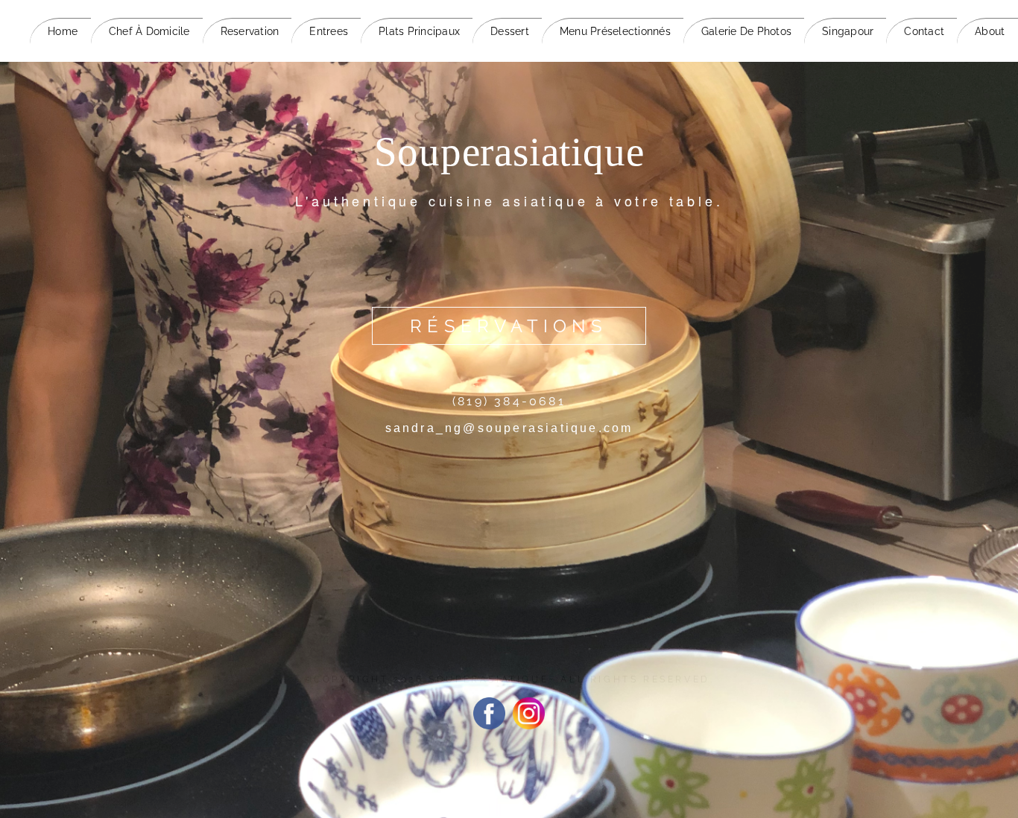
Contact (924, 31)
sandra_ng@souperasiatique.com (509, 428)
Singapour (847, 31)
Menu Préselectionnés (615, 31)
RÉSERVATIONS (508, 326)
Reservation (250, 31)
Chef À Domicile (149, 31)
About (990, 31)
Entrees (328, 31)
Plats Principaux (419, 31)
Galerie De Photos (746, 31)
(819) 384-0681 (509, 401)
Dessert (509, 31)
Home (63, 31)
